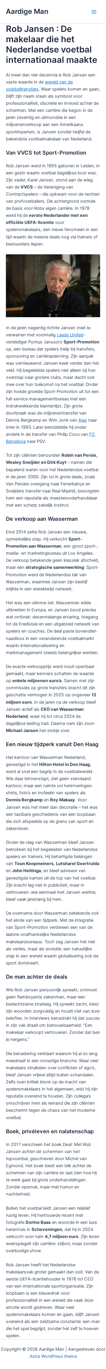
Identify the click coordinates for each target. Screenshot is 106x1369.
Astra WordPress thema (53, 1356)
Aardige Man (27, 11)
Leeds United (70, 335)
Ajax (82, 420)
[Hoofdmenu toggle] (94, 12)
